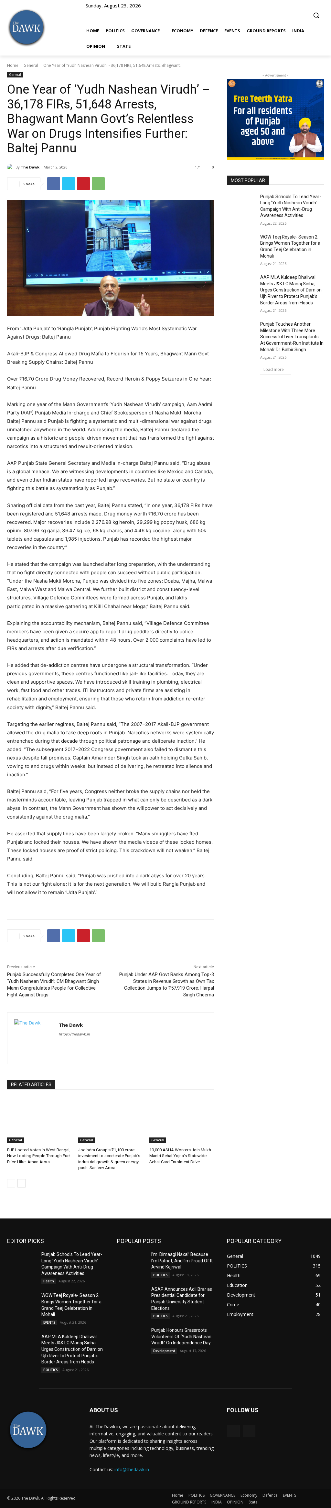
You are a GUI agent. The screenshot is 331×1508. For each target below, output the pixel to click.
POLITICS (50, 1370)
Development (164, 1351)
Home (12, 65)
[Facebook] (53, 183)
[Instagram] (249, 1431)
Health (48, 1281)
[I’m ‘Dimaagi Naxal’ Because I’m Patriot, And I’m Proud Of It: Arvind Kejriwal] (131, 1261)
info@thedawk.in (131, 1469)
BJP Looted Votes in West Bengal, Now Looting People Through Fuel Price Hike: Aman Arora (38, 1155)
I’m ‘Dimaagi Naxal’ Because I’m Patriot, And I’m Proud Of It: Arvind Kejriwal (182, 1260)
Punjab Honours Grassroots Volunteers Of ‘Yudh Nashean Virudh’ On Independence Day (181, 1336)
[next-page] (21, 1183)
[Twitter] (68, 183)
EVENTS (49, 1322)
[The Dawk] (26, 27)
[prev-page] (11, 1183)
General (31, 65)
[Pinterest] (83, 183)
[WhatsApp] (98, 183)
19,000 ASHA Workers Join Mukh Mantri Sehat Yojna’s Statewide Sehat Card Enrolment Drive (180, 1155)
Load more (273, 369)
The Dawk (30, 167)
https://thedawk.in (74, 1034)
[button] (316, 12)
